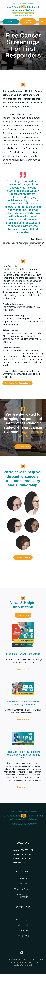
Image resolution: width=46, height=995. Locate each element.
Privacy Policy (23, 935)
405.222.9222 (28, 863)
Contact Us (23, 447)
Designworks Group (23, 965)
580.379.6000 (26, 854)
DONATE (11, 21)
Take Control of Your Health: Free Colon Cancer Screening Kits (23, 754)
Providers (23, 883)
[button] (42, 21)
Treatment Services (23, 889)
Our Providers (23, 557)
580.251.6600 (27, 858)
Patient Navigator (23, 919)
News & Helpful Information (23, 895)
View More (23, 615)
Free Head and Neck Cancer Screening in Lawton (23, 703)
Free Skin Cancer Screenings (23, 654)
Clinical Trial (23, 925)
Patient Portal (27, 22)
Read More (23, 669)
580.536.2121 (27, 850)
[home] (23, 9)
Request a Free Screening (17, 383)
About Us (23, 878)
